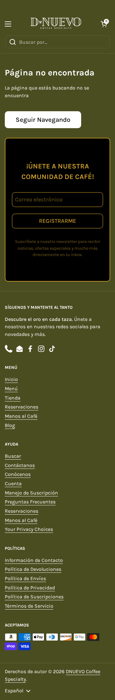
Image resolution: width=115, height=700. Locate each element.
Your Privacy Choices (29, 529)
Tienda (12, 398)
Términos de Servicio (29, 606)
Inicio (11, 379)
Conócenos (18, 474)
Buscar (13, 456)
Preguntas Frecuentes (30, 502)
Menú (11, 389)
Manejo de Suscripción (31, 493)
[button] (103, 24)
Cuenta (13, 483)
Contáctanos (20, 465)
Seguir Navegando (43, 119)
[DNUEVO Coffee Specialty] (56, 24)
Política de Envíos (25, 578)
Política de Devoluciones (33, 569)
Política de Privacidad (30, 588)
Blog (10, 425)
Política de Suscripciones (34, 597)
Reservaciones (21, 407)
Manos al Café (21, 416)
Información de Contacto (34, 560)
